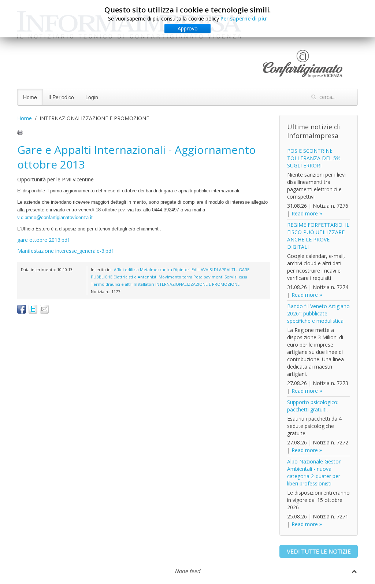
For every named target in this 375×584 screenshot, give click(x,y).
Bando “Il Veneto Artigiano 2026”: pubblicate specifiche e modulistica (318, 313)
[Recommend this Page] (44, 309)
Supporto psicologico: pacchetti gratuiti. (312, 406)
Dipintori (181, 269)
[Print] (20, 132)
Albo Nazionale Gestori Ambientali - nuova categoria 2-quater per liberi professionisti (314, 472)
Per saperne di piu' (243, 18)
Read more (305, 213)
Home (30, 97)
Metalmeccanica (156, 269)
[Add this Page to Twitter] (33, 309)
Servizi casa (235, 277)
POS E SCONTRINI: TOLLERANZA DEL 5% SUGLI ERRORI (314, 158)
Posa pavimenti (208, 277)
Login (91, 97)
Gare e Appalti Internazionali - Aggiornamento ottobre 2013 (136, 157)
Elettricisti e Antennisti (135, 277)
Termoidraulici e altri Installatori (122, 284)
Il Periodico (61, 97)
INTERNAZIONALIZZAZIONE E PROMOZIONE (197, 284)
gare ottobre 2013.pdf (43, 239)
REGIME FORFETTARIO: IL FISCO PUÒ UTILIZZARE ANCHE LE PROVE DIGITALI (318, 235)
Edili (196, 269)
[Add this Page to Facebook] (21, 309)
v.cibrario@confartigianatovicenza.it (55, 217)
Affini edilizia (126, 269)
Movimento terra (175, 277)
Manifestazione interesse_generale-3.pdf (65, 250)
